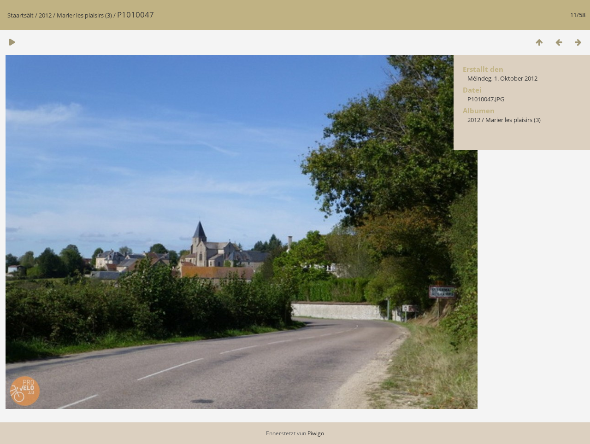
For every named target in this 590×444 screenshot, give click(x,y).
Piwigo (315, 433)
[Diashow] (12, 42)
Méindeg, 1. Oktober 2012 (502, 78)
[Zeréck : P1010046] (558, 42)
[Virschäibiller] (539, 42)
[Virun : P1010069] (578, 42)
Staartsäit (20, 15)
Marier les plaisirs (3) (84, 15)
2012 (45, 15)
